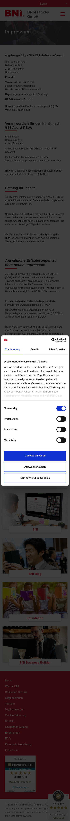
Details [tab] (35, 349)
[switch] (61, 419)
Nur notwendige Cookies (35, 477)
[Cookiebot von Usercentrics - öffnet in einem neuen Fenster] (51, 340)
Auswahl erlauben (35, 466)
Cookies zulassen (35, 455)
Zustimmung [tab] (12, 349)
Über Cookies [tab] (57, 349)
